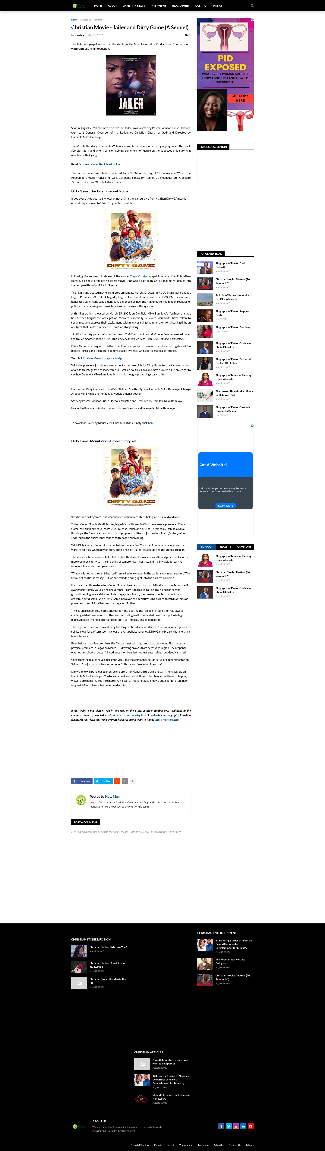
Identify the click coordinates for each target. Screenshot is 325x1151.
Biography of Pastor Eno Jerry (233, 327)
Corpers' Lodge (138, 276)
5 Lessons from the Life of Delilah (100, 164)
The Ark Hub (186, 1145)
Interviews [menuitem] (159, 5)
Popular (206, 546)
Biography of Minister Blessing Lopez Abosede (233, 377)
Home (74, 19)
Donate (158, 1145)
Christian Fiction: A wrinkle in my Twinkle (107, 964)
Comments (244, 546)
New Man (112, 796)
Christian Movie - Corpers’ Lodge (102, 358)
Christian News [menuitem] (134, 5)
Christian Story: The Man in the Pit (108, 980)
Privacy (250, 1145)
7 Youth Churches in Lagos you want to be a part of (170, 1061)
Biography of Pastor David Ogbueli (231, 265)
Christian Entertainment (91, 19)
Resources (203, 1145)
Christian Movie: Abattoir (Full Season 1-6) (233, 281)
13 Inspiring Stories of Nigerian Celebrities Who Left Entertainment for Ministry (171, 1079)
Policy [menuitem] (217, 5)
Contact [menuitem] (201, 5)
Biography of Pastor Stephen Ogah (232, 313)
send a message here (166, 719)
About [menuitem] (112, 5)
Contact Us (235, 1145)
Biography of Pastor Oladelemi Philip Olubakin (233, 345)
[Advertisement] (225, 744)
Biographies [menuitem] (181, 5)
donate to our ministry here (129, 715)
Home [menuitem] (98, 5)
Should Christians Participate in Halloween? (171, 1096)
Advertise (219, 1145)
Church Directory (140, 1145)
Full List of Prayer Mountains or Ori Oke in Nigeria (234, 297)
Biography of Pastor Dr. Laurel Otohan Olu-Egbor (233, 361)
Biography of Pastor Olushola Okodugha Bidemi (233, 409)
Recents (225, 546)
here (151, 423)
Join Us (171, 1145)
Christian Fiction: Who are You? (108, 947)
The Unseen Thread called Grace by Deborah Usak (234, 393)
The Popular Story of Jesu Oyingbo (230, 961)
